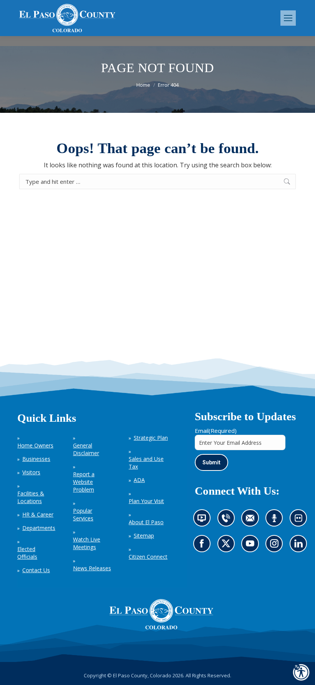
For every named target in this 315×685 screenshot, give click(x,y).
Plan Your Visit (146, 501)
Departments (38, 527)
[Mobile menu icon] (288, 18)
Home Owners (35, 445)
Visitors (31, 472)
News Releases (92, 568)
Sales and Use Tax (146, 462)
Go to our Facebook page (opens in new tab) (204, 546)
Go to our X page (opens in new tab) (228, 546)
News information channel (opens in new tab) (204, 521)
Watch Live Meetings (86, 543)
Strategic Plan (151, 437)
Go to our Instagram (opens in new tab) (276, 546)
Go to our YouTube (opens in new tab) (252, 546)
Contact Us (36, 570)
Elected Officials (27, 552)
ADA (139, 480)
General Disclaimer (86, 449)
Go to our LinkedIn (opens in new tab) (300, 546)
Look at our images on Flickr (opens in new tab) (300, 521)
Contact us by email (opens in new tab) (252, 521)
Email (216, 430)
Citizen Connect (148, 556)
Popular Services (83, 514)
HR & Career (37, 514)
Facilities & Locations (30, 497)
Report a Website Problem (83, 481)
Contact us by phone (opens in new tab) (228, 521)
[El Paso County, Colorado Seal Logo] (161, 614)
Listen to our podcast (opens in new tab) (276, 521)
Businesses (36, 458)
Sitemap (144, 535)
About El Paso (146, 522)
